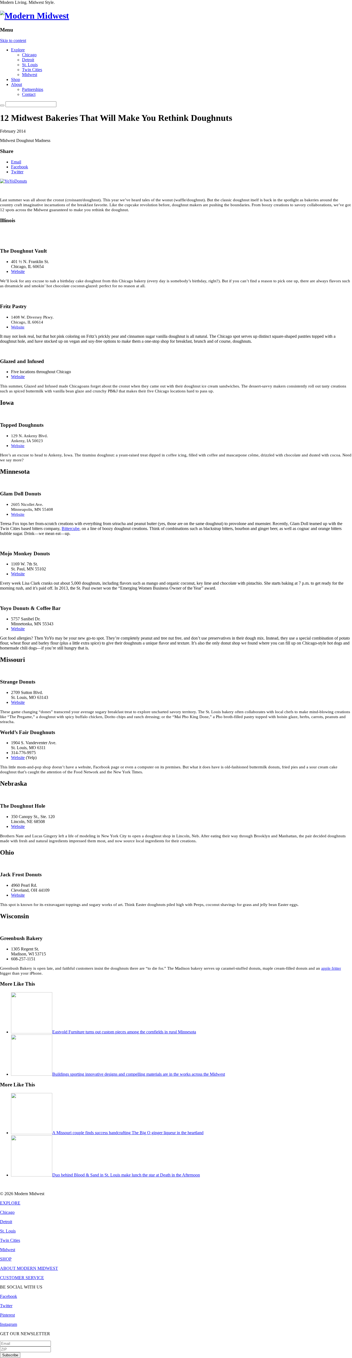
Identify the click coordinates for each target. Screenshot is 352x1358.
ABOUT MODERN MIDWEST (29, 1268)
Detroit (28, 59)
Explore (18, 50)
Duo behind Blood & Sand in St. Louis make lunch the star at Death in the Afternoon (126, 1175)
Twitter (17, 171)
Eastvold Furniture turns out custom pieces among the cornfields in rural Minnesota (124, 1032)
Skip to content (13, 40)
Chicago (29, 54)
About (16, 84)
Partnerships (32, 89)
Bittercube (70, 528)
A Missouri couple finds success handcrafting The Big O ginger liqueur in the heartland (128, 1132)
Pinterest (7, 1315)
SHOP (6, 1259)
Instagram (8, 1324)
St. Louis (30, 64)
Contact (28, 94)
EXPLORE (10, 1203)
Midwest (29, 74)
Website (18, 271)
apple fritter (331, 968)
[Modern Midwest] (34, 16)
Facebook (19, 166)
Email (16, 162)
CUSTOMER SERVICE (22, 1277)
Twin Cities (32, 69)
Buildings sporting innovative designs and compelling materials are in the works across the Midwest (138, 1074)
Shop (15, 79)
